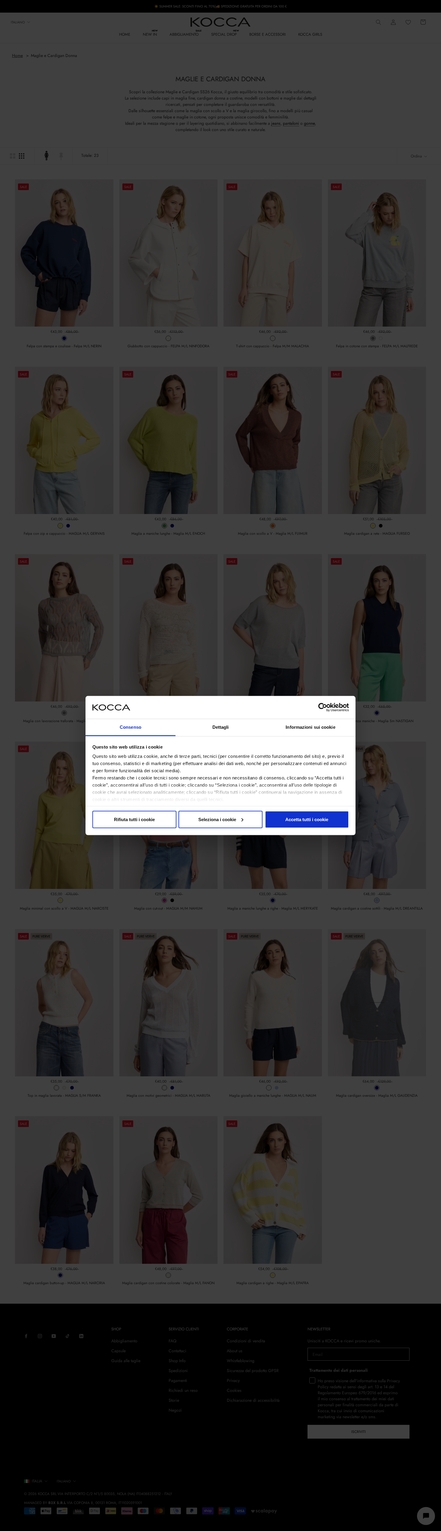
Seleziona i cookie (217, 819)
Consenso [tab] (130, 727)
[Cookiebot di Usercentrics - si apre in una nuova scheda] (322, 707)
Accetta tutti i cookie (306, 819)
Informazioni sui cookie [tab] (310, 727)
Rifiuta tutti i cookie (134, 819)
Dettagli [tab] (220, 727)
